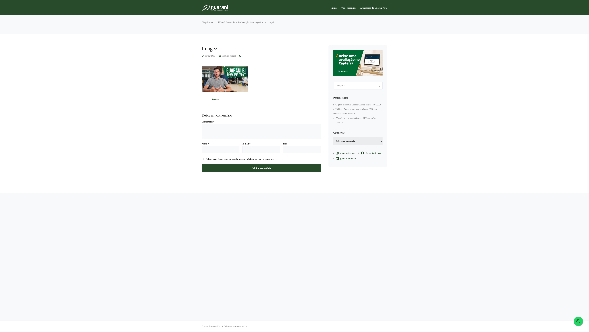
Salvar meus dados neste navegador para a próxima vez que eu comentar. (240, 159)
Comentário (208, 122)
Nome (205, 144)
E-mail (246, 144)
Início (334, 8)
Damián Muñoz (229, 56)
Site (285, 144)
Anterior (215, 99)
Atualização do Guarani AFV (373, 8)
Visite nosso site (348, 8)
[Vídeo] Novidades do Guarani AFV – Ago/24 (355, 118)
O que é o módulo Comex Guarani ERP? (353, 105)
